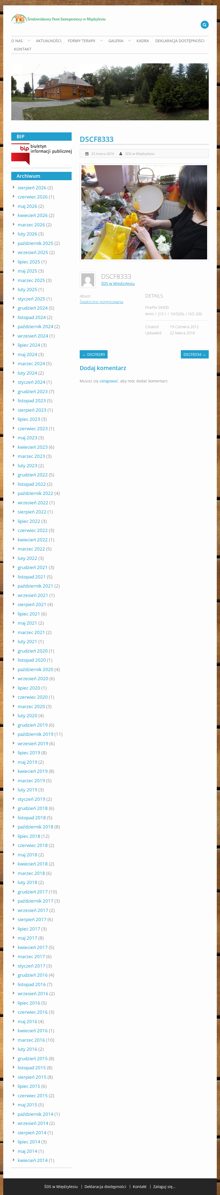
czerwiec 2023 (33, 428)
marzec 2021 (31, 632)
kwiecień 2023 (33, 447)
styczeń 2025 (31, 299)
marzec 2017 (31, 956)
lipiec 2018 (29, 836)
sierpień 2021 (32, 604)
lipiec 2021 (29, 614)
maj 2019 (27, 762)
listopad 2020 (32, 660)
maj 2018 (27, 855)
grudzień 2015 (33, 1058)
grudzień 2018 (33, 808)
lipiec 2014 (29, 1142)
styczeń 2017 (31, 966)
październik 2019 (35, 734)
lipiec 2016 (29, 1003)
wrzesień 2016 (33, 993)
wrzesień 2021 (33, 595)
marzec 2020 (31, 706)
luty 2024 (27, 373)
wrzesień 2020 (33, 678)
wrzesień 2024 (33, 336)
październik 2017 (35, 901)
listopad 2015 (32, 1067)
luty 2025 (27, 289)
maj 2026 (27, 206)
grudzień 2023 (33, 391)
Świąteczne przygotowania (101, 301)
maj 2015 (27, 1105)
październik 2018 (35, 827)
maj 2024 (27, 354)
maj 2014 (27, 1151)
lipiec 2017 (29, 929)
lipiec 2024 (29, 345)
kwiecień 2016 (33, 1030)
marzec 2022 (31, 549)
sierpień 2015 (32, 1077)
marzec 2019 (31, 780)
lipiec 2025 (29, 262)
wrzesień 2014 (33, 1123)
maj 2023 (27, 437)
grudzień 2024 (33, 308)
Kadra (143, 40)
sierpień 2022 (32, 512)
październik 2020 (35, 669)
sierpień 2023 (32, 410)
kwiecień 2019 (33, 771)
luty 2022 (27, 558)
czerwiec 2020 (33, 697)
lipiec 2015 (29, 1086)
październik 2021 (35, 586)
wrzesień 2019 (33, 743)
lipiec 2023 (29, 419)
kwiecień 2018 (33, 864)
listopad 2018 (32, 817)
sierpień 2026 (32, 187)
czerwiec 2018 (33, 845)
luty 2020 (27, 715)
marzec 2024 (31, 363)
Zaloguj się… (164, 1187)
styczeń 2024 (31, 382)
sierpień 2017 (32, 919)
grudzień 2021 (33, 567)
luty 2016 (27, 1049)
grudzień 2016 (33, 975)
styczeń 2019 (31, 799)
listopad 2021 (32, 577)
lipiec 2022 (29, 521)
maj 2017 (27, 938)
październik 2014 (35, 1114)
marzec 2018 (31, 873)
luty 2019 (27, 790)
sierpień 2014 (32, 1132)
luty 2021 (27, 641)
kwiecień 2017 (33, 947)
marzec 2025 (31, 280)
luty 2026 (27, 234)
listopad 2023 (32, 400)
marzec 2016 (31, 1040)
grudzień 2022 (33, 475)
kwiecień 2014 (33, 1160)
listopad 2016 (32, 984)
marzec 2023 (31, 456)
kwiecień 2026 (33, 215)
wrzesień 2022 (33, 502)
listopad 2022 (32, 484)
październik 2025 (35, 243)
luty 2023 (27, 465)
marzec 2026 (31, 225)
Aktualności (48, 40)
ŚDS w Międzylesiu (140, 153)
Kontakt (22, 49)
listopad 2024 (32, 317)
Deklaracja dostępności (179, 40)
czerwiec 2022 (33, 530)
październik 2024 (35, 326)
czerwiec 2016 (33, 1012)
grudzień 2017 (33, 892)
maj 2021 (27, 623)
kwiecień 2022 (33, 540)
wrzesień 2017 (33, 910)
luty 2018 (27, 882)
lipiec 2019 (29, 752)
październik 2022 (35, 493)
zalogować (109, 380)
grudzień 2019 (33, 725)
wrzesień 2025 (33, 252)
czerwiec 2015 (33, 1095)
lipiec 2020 (29, 688)
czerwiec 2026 (33, 197)
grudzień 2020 (33, 651)
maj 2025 (27, 271)
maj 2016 (27, 1021)
